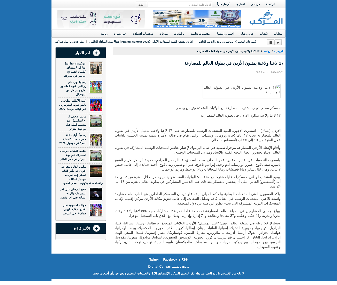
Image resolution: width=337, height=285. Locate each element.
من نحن (255, 4)
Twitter (154, 259)
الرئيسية (270, 4)
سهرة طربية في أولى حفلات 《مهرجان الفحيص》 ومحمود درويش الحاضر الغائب (241, 41)
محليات (278, 33)
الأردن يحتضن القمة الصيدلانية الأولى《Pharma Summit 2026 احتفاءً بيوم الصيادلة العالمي (138, 41)
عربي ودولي (247, 33)
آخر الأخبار (82, 53)
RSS (185, 259)
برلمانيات (179, 33)
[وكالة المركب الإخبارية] (266, 17)
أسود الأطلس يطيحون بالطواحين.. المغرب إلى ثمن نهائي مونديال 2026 (72, 104)
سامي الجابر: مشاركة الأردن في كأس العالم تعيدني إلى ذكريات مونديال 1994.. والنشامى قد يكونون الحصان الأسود (82, 175)
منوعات (163, 33)
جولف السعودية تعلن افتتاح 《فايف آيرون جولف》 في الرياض (74, 209)
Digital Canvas (159, 266)
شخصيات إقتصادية (142, 33)
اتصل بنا (240, 4)
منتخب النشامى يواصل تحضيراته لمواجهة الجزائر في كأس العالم (73, 155)
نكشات (264, 33)
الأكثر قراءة (82, 228)
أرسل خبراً (223, 4)
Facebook (170, 259)
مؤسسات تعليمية (200, 33)
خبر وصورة (120, 33)
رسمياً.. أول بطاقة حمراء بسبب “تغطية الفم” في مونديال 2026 (72, 139)
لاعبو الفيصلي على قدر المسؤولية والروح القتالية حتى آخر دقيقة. (73, 193)
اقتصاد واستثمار (225, 33)
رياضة (104, 33)
